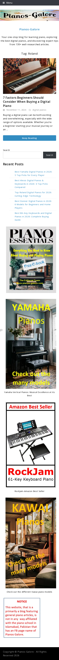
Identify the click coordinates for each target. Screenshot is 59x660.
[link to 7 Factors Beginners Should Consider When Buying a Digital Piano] (29, 76)
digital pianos (39, 110)
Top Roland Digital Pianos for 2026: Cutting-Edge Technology (33, 194)
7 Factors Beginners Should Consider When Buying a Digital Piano (26, 102)
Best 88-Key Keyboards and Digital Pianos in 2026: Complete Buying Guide (33, 216)
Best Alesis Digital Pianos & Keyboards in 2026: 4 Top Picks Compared (31, 184)
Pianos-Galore (29, 29)
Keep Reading (29, 138)
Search (6, 150)
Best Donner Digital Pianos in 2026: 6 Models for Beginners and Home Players (33, 204)
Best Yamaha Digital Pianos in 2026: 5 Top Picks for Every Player (33, 173)
